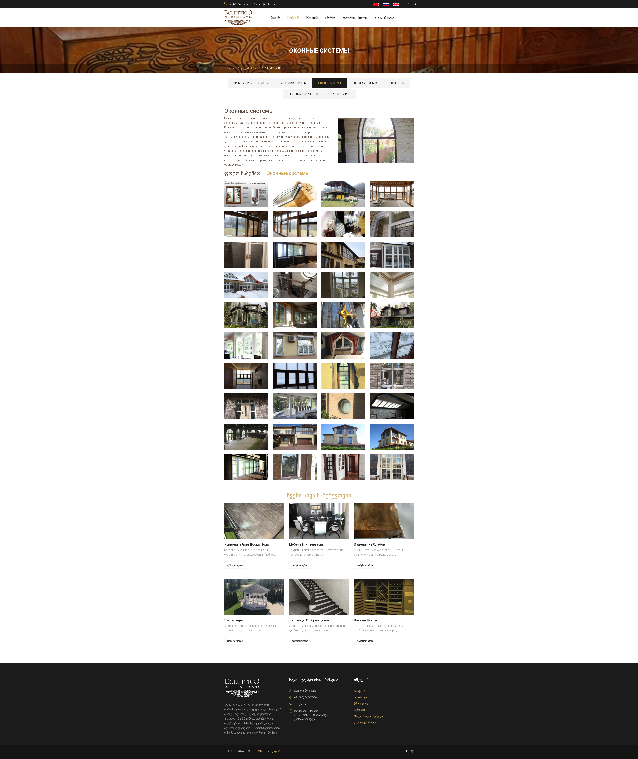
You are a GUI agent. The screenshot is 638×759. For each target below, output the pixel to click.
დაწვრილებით (235, 565)
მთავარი (275, 17)
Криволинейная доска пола (251, 83)
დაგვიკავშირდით (384, 17)
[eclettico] (238, 17)
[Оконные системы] (376, 140)
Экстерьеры (396, 83)
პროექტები (312, 17)
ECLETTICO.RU (255, 751)
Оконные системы (329, 83)
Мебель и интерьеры (293, 83)
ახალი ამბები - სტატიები (354, 17)
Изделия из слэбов (365, 83)
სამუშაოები (293, 17)
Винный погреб (340, 94)
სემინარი (330, 17)
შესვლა (275, 751)
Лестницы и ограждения (304, 94)
